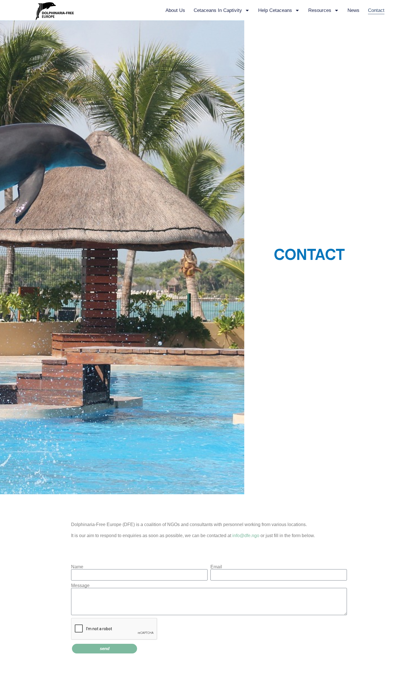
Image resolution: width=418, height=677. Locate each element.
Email (216, 567)
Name (77, 567)
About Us (175, 10)
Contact (376, 10)
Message (80, 585)
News (353, 10)
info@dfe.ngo (245, 535)
